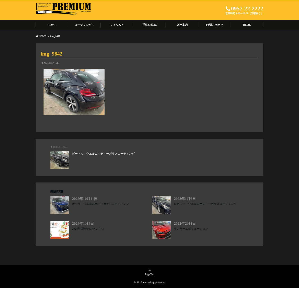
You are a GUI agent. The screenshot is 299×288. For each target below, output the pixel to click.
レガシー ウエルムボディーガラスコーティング (205, 203)
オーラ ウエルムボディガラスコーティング (100, 203)
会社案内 (182, 24)
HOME (51, 24)
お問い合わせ (214, 24)
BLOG (247, 24)
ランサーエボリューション (191, 228)
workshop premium (154, 282)
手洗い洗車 (149, 24)
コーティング (83, 24)
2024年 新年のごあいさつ (88, 228)
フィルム (115, 24)
